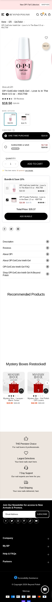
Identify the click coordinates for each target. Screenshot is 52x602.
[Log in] (45, 14)
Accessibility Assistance (27, 578)
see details (29, 170)
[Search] (37, 14)
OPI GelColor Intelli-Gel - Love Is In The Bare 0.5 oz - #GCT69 (32, 186)
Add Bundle (26, 216)
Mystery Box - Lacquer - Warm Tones (13, 399)
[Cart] (49, 14)
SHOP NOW (36, 4)
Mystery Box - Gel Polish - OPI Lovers (38, 399)
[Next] (47, 383)
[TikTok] (30, 521)
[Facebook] (4, 229)
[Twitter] (11, 229)
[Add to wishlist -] (46, 37)
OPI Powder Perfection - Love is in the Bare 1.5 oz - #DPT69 (32, 198)
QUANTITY (11, 158)
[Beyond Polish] (18, 14)
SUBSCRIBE (42, 514)
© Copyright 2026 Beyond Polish (26, 584)
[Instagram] (18, 521)
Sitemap (26, 591)
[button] (3, 14)
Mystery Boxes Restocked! (26, 364)
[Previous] (5, 383)
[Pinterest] (18, 229)
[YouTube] (36, 521)
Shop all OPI (7, 87)
